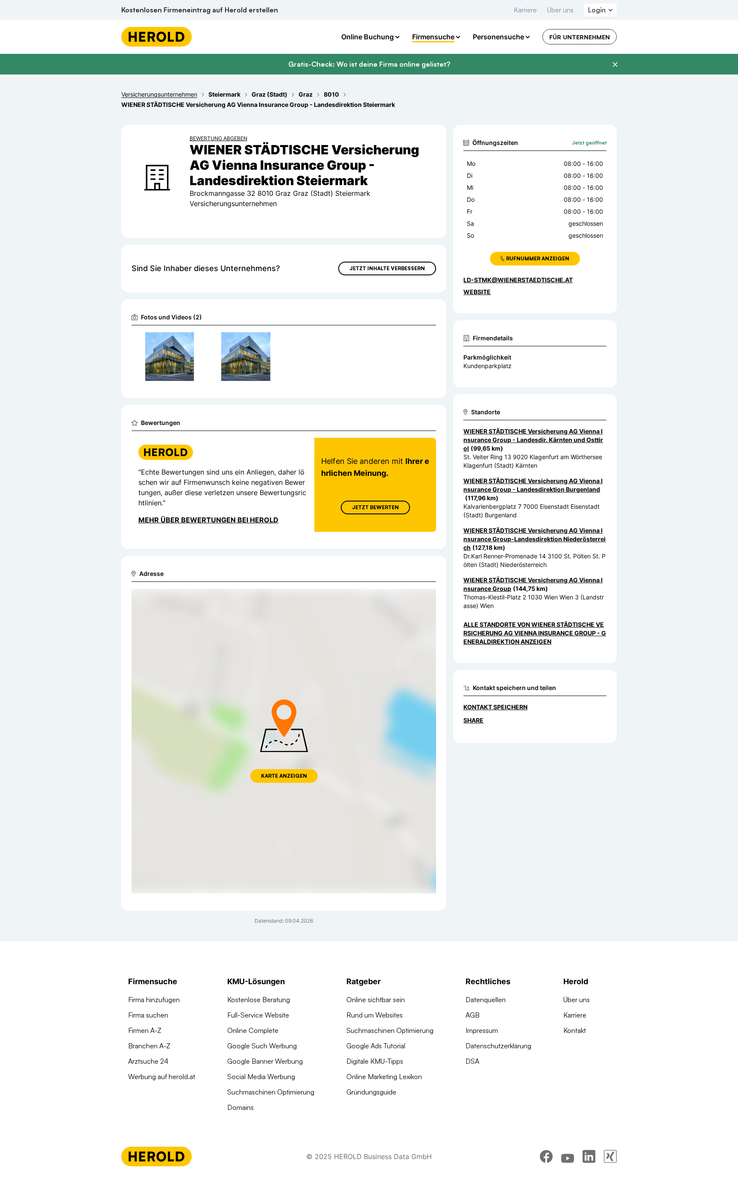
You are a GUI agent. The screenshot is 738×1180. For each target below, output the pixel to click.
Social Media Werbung (261, 1076)
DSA (472, 1061)
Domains (240, 1107)
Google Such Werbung (262, 1045)
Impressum (482, 1030)
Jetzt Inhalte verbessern (387, 268)
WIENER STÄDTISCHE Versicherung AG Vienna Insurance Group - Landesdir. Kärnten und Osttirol (533, 440)
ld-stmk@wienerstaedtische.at (518, 279)
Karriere (525, 10)
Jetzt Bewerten (375, 507)
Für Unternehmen (579, 37)
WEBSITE (477, 291)
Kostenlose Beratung (258, 999)
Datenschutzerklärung (498, 1045)
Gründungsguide (371, 1092)
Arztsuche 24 (148, 1061)
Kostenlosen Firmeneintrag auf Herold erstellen (199, 10)
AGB (473, 1015)
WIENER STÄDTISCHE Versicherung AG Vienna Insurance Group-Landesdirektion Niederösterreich (534, 539)
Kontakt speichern (495, 707)
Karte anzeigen (284, 776)
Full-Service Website (258, 1015)
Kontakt (574, 1030)
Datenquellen (486, 999)
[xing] (610, 1156)
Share (473, 720)
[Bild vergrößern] (187, 342)
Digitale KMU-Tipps (374, 1061)
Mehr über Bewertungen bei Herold (208, 520)
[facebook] (546, 1156)
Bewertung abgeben (218, 138)
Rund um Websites (374, 1015)
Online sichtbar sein (375, 999)
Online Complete (252, 1030)
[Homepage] (156, 37)
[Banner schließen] (615, 64)
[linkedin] (589, 1156)
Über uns (560, 10)
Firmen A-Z (144, 1030)
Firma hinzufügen (154, 999)
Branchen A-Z (149, 1045)
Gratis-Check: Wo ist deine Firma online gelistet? (369, 64)
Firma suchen (148, 1015)
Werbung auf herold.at (161, 1076)
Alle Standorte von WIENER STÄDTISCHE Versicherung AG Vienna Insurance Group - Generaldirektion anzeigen (534, 633)
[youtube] (567, 1156)
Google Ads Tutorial (375, 1045)
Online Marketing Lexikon (384, 1076)
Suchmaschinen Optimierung (270, 1092)
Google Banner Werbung (265, 1061)
